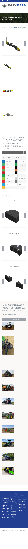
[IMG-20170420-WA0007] (8, 398)
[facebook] (2, 0)
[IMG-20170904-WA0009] (8, 440)
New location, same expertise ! (13, 500)
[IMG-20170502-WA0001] (8, 412)
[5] (14, 270)
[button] (3, 43)
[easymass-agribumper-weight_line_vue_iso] (14, 32)
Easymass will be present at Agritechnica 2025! (14, 514)
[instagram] (4, 0)
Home (3, 27)
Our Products (7, 27)
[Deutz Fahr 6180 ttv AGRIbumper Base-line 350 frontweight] (8, 467)
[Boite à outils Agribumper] (14, 204)
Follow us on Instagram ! (13, 507)
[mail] (11, 0)
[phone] (14, 0)
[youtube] (7, 0)
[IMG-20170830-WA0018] (8, 426)
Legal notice (16, 530)
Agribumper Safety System (15, 27)
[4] (14, 237)
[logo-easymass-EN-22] (14, 4)
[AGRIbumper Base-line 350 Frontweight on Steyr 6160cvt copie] (8, 323)
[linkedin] (9, 0)
